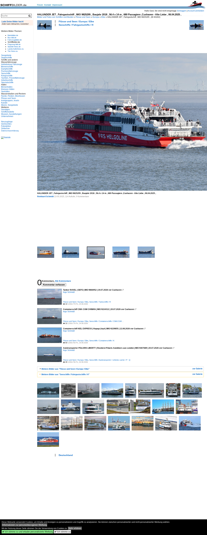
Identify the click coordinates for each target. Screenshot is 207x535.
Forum (40, 5)
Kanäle (4, 103)
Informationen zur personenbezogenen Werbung (24, 525)
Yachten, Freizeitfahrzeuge (13, 78)
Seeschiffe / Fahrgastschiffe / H (76, 25)
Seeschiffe (5, 73)
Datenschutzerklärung (10, 131)
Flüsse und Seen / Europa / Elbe (76, 21)
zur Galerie (197, 369)
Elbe (103, 17)
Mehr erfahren (74, 528)
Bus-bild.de (12, 38)
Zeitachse (5, 128)
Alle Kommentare (63, 281)
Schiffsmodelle (7, 112)
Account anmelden (196, 11)
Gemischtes (6, 124)
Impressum (57, 5)
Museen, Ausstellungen (11, 114)
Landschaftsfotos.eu (16, 49)
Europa (96, 17)
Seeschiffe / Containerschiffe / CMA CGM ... (106, 321)
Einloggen (181, 11)
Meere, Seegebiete (9, 105)
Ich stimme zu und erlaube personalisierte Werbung (27, 531)
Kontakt (47, 5)
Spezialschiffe (7, 82)
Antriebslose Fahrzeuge (11, 64)
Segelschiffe (6, 57)
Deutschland (66, 455)
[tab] (120, 369)
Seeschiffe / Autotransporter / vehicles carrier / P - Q (109, 360)
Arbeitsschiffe (7, 80)
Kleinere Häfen (7, 89)
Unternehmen (7, 116)
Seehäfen (5, 91)
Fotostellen (6, 126)
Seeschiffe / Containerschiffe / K (101, 341)
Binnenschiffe (7, 67)
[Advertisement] (96, 39)
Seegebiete (6, 55)
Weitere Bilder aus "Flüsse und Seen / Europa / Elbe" (65, 369)
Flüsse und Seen (83, 17)
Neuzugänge (7, 122)
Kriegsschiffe (6, 76)
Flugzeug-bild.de (14, 44)
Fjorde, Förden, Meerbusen (13, 96)
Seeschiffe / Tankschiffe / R (100, 302)
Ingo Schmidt (69, 292)
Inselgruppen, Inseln (10, 100)
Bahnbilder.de (13, 35)
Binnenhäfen (6, 87)
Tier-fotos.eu (13, 51)
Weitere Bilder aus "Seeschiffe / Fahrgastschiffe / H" (65, 374)
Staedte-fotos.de (14, 47)
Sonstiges (5, 109)
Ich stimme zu (62, 531)
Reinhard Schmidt (45, 196)
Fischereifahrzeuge (9, 71)
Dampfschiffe (7, 69)
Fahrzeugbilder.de (15, 40)
